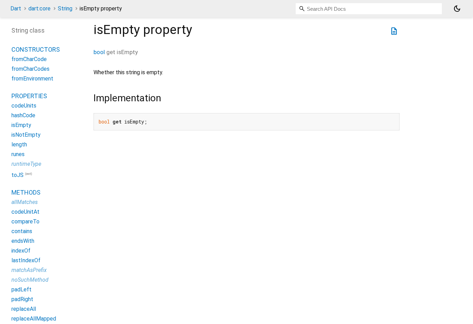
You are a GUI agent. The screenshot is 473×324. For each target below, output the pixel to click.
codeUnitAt (25, 211)
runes (18, 154)
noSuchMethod (29, 279)
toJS (17, 175)
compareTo (25, 221)
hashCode (23, 115)
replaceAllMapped (33, 318)
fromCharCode (29, 59)
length (19, 144)
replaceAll (23, 309)
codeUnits (23, 105)
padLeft (21, 289)
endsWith (22, 241)
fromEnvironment (32, 78)
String (65, 8)
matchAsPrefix (29, 270)
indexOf (20, 250)
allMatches (24, 202)
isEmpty (21, 125)
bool (99, 52)
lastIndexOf (26, 260)
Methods (26, 192)
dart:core (39, 8)
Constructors (35, 49)
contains (21, 231)
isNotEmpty (26, 134)
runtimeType (26, 164)
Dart (15, 8)
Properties (29, 96)
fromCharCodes (30, 69)
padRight (22, 299)
